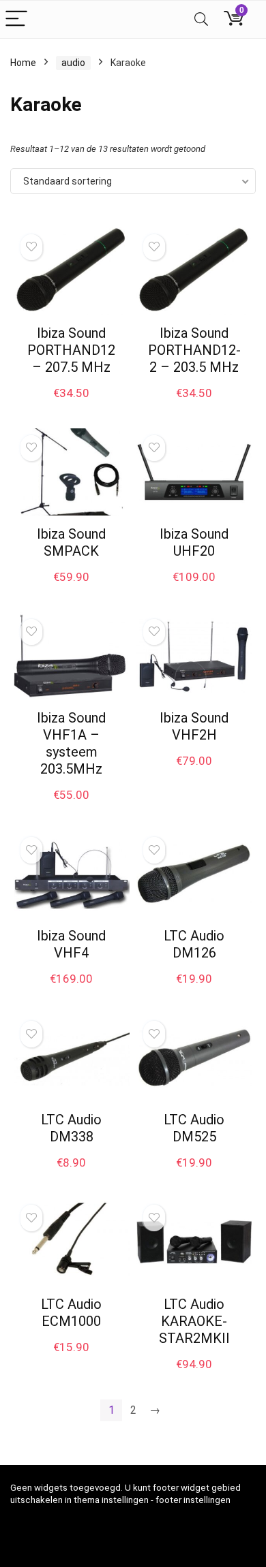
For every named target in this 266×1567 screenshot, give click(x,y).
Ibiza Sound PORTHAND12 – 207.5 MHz (71, 350)
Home (23, 62)
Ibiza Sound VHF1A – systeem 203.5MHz (71, 743)
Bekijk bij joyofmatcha (71, 407)
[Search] (201, 19)
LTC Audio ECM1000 (71, 1312)
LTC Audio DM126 (194, 944)
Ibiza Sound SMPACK (71, 542)
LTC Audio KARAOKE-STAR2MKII (194, 1321)
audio (73, 62)
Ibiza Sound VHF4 (71, 944)
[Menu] (16, 19)
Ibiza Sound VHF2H (194, 726)
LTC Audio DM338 (71, 1128)
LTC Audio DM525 (194, 1128)
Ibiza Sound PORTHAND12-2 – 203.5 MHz (194, 350)
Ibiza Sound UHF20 (194, 542)
